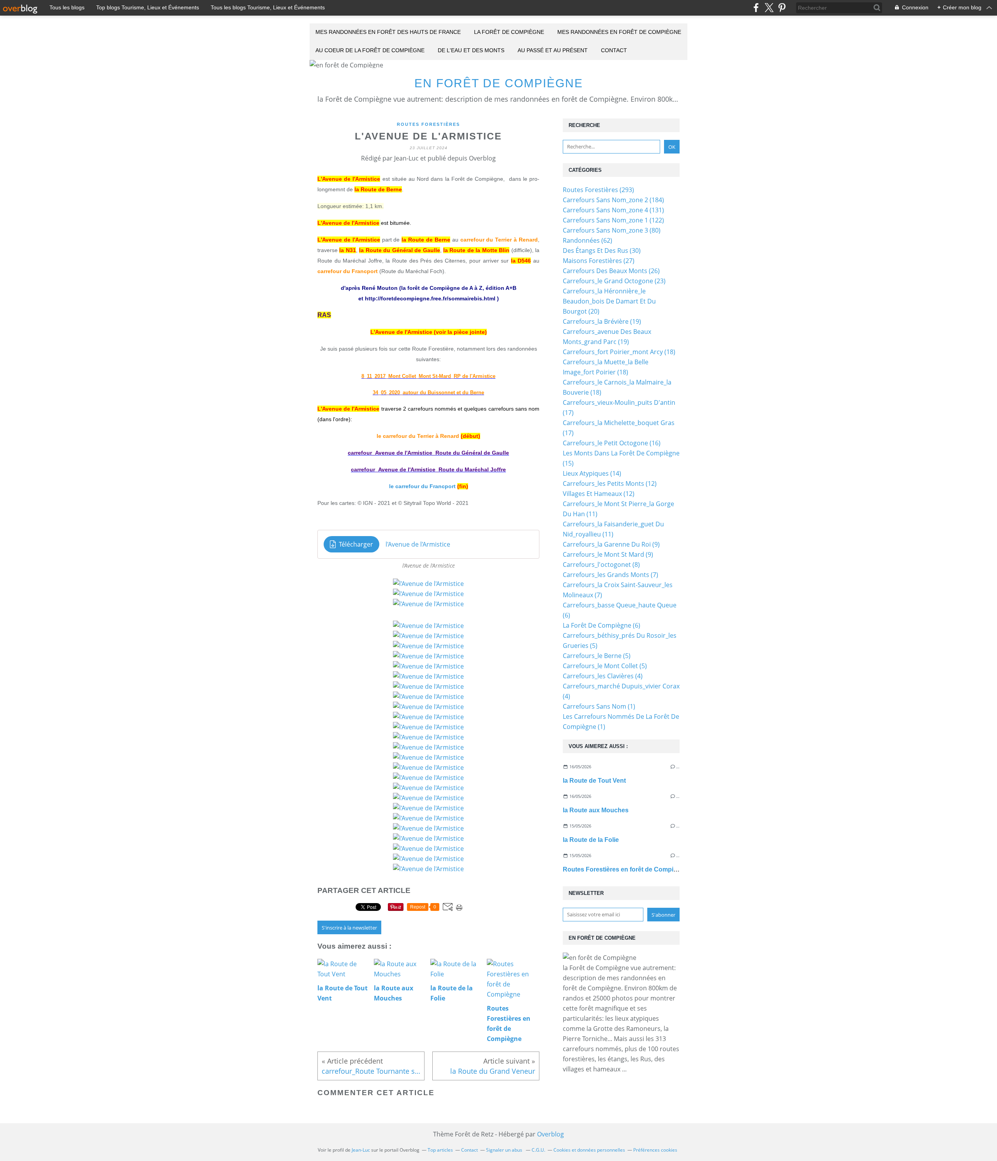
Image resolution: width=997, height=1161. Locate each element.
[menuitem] (388, 32)
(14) (592, 473)
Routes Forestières (428, 124)
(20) (609, 301)
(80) (612, 230)
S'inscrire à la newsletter (349, 927)
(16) (612, 443)
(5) (597, 655)
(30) (602, 250)
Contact (614, 50)
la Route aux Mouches (596, 810)
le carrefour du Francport (422, 486)
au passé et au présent (553, 50)
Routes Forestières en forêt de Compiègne (625, 869)
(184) (613, 200)
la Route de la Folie (591, 839)
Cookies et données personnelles (589, 1150)
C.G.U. (538, 1150)
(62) (587, 240)
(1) (599, 706)
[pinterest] (782, 7)
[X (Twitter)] (769, 7)
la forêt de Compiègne (509, 32)
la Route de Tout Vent (594, 780)
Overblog (550, 1134)
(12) (610, 483)
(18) (619, 352)
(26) (611, 270)
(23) (614, 281)
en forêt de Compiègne (498, 83)
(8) (601, 564)
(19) (602, 321)
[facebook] (756, 7)
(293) (598, 189)
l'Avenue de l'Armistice (418, 544)
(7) (610, 574)
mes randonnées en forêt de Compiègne (619, 32)
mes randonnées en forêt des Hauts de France (388, 32)
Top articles (440, 1150)
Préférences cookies (655, 1150)
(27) (598, 260)
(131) (613, 210)
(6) (601, 625)
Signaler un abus (504, 1150)
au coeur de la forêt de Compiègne (370, 50)
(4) (603, 676)
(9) (611, 544)
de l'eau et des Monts (471, 50)
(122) (613, 220)
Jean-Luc (361, 1150)
